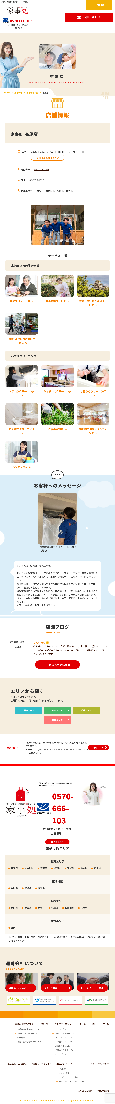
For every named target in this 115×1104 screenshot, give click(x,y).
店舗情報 (18, 92)
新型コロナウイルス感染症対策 (71, 1081)
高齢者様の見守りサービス (28, 1029)
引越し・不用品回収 (99, 1023)
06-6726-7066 (41, 169)
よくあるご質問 (85, 1090)
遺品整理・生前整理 (16, 1063)
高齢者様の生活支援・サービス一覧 (31, 1023)
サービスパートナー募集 (92, 988)
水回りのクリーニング (93, 391)
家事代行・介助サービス (27, 1033)
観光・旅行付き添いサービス (29, 1041)
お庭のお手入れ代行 (63, 1046)
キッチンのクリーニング (57, 391)
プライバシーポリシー (98, 1063)
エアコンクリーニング (21, 391)
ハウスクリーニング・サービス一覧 (69, 1023)
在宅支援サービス (20, 301)
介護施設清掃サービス (64, 1050)
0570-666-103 (21, 20)
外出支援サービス (56, 301)
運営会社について (17, 988)
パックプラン (20, 467)
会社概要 (62, 1069)
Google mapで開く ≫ (48, 157)
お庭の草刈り (55, 429)
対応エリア (98, 747)
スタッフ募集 (51, 988)
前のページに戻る (59, 664)
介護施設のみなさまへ (41, 1063)
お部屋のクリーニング (21, 429)
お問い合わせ (103, 1090)
